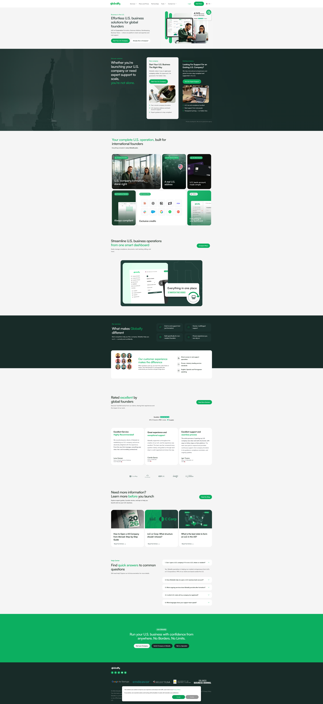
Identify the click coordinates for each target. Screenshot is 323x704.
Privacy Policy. (177, 689)
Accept (179, 697)
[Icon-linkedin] (125, 672)
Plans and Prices (144, 3)
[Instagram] (115, 672)
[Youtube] (122, 672)
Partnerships (155, 3)
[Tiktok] (119, 672)
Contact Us (171, 3)
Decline (192, 697)
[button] (126, 476)
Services (132, 3)
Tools (162, 3)
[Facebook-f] (112, 672)
